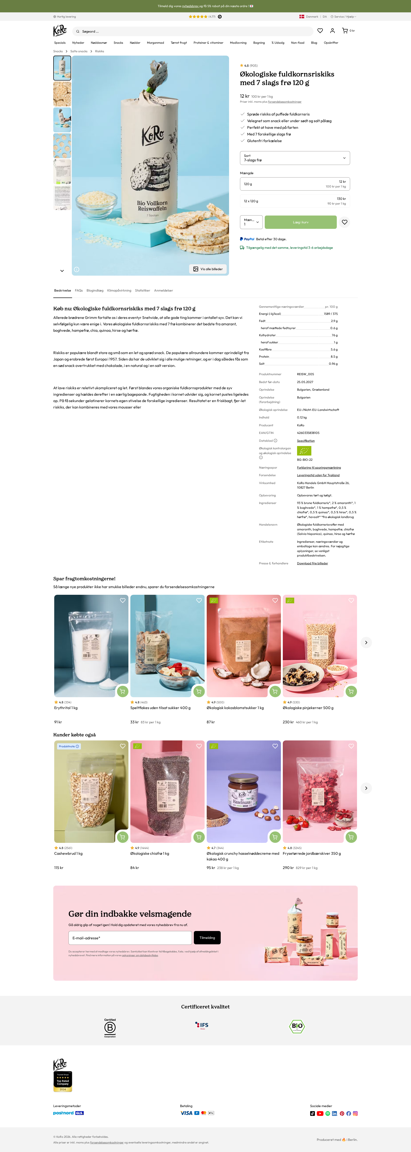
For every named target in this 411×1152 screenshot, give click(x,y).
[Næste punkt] (62, 271)
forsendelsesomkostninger (285, 101)
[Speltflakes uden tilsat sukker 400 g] (167, 660)
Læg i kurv (300, 222)
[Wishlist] (320, 31)
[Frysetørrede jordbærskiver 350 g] (320, 805)
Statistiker (142, 290)
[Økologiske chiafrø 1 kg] (167, 805)
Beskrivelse (62, 290)
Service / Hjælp (344, 16)
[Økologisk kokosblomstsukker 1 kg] (244, 660)
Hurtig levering (66, 16)
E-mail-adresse (86, 938)
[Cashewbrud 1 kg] (91, 805)
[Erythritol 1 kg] (91, 660)
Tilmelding (207, 938)
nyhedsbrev (190, 6)
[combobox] (192, 31)
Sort (247, 156)
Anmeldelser (163, 290)
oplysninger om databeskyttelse (140, 955)
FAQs (79, 290)
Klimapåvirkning (119, 290)
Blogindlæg (95, 290)
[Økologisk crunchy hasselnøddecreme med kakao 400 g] (244, 805)
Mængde (250, 220)
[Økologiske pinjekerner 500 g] (320, 660)
